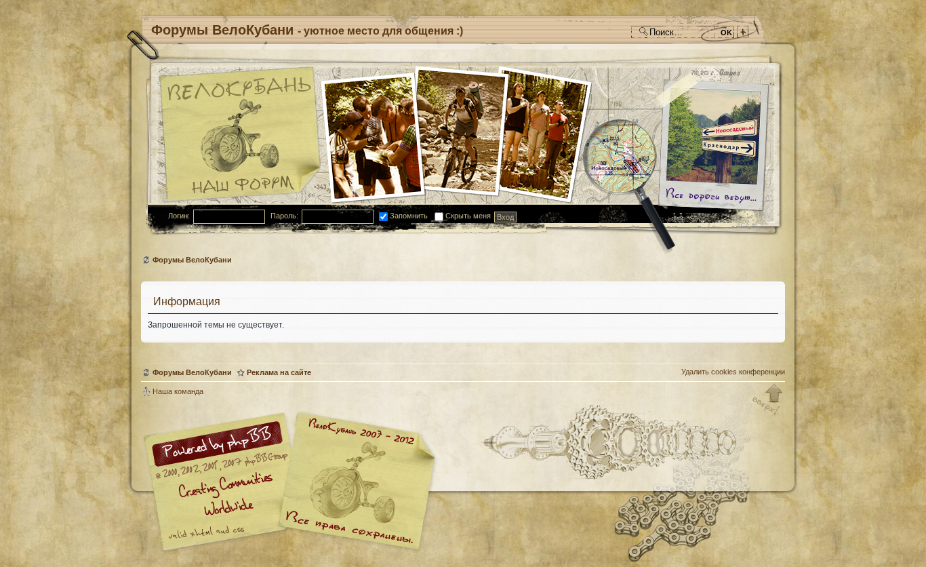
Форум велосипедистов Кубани (354, 483)
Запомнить (408, 216)
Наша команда (178, 391)
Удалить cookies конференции (733, 372)
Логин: (179, 216)
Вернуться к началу (768, 400)
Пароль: (284, 216)
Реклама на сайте (279, 372)
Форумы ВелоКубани (192, 260)
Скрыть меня (467, 216)
